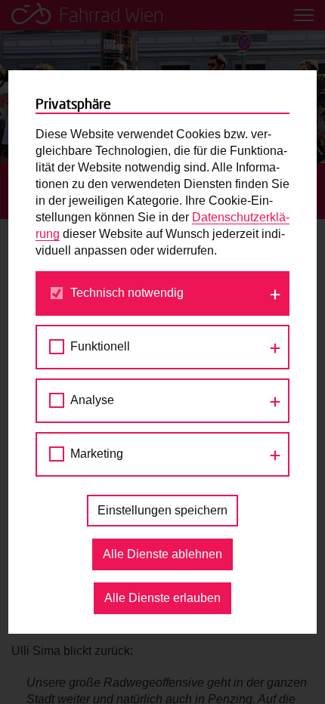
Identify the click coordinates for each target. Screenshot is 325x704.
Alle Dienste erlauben (162, 597)
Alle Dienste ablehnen (162, 554)
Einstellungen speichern (163, 510)
